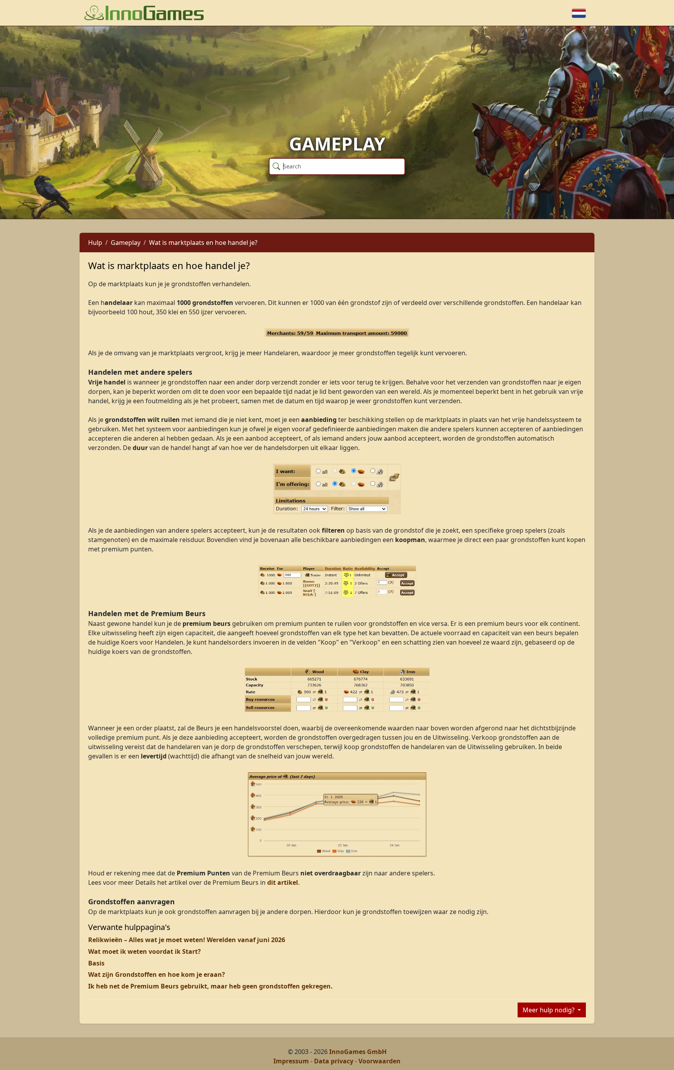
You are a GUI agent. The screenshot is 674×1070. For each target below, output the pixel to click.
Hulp (95, 242)
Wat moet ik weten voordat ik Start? (144, 951)
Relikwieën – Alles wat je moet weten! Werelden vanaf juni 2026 (186, 939)
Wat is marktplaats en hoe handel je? (203, 242)
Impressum (291, 1061)
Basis (96, 963)
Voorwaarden (379, 1061)
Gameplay (125, 242)
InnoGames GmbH (358, 1051)
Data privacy (333, 1061)
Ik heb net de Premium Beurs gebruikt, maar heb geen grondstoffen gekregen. (210, 986)
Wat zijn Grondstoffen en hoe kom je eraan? (156, 974)
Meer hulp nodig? (549, 1010)
